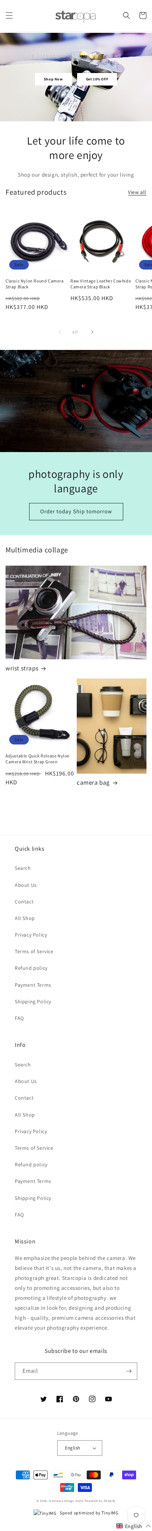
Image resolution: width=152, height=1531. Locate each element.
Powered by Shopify (100, 1501)
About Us (26, 885)
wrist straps (22, 668)
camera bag (93, 782)
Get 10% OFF (97, 79)
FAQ (19, 1018)
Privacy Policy (31, 934)
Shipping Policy (33, 1001)
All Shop (25, 918)
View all (137, 192)
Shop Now (53, 79)
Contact (24, 901)
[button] (9, 15)
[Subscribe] (129, 1371)
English (72, 1448)
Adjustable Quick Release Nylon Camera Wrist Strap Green (38, 758)
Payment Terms (33, 985)
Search (23, 868)
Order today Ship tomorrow (76, 511)
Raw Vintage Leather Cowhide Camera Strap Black (100, 283)
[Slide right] (92, 332)
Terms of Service (34, 951)
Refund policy (31, 968)
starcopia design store (66, 1501)
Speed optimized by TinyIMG (88, 1513)
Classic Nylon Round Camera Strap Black (35, 283)
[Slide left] (60, 332)
